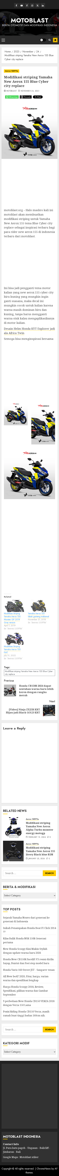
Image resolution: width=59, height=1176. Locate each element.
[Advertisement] (29, 185)
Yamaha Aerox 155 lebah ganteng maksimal (38, 615)
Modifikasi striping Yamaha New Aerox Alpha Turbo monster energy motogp (39, 828)
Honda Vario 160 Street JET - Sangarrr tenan (29, 970)
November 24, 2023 (30, 91)
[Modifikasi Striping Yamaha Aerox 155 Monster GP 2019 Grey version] (14, 606)
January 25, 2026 (36, 858)
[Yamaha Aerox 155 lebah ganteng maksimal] (38, 606)
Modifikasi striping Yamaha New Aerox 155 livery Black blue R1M (40, 851)
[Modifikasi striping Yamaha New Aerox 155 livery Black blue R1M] (13, 851)
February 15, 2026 (37, 837)
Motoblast (11, 91)
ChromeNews (44, 1168)
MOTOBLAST (29, 20)
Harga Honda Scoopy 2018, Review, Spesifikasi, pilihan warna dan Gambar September (25, 990)
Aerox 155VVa (11, 71)
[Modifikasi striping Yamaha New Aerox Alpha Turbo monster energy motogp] (13, 827)
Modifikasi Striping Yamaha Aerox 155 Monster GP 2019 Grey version (12, 618)
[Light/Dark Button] (43, 40)
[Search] (49, 40)
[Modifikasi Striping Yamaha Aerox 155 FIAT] (14, 639)
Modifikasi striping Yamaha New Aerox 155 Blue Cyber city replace (29, 673)
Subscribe (55, 40)
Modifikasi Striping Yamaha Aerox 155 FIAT (12, 649)
